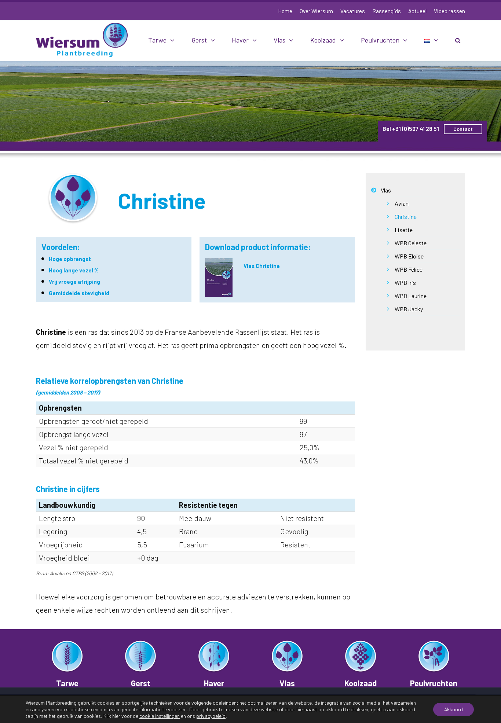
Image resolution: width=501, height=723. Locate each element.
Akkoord (453, 709)
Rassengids (386, 11)
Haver (240, 40)
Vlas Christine (262, 266)
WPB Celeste (411, 242)
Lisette (404, 229)
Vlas (279, 40)
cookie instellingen (159, 716)
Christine (406, 216)
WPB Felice (409, 269)
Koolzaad (323, 40)
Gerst (199, 40)
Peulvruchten (380, 40)
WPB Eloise (409, 256)
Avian (402, 203)
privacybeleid (211, 716)
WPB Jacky (409, 308)
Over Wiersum (316, 11)
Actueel (417, 11)
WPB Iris (405, 282)
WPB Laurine (411, 295)
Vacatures (352, 11)
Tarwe (157, 40)
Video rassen (449, 11)
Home (285, 11)
